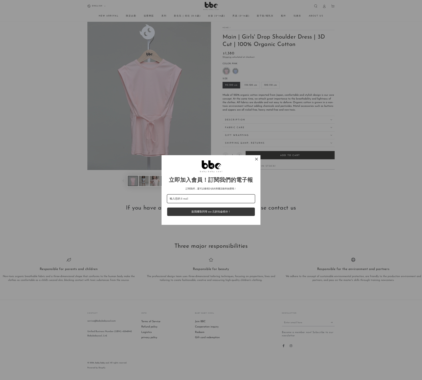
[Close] (256, 159)
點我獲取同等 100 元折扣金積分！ (211, 211)
